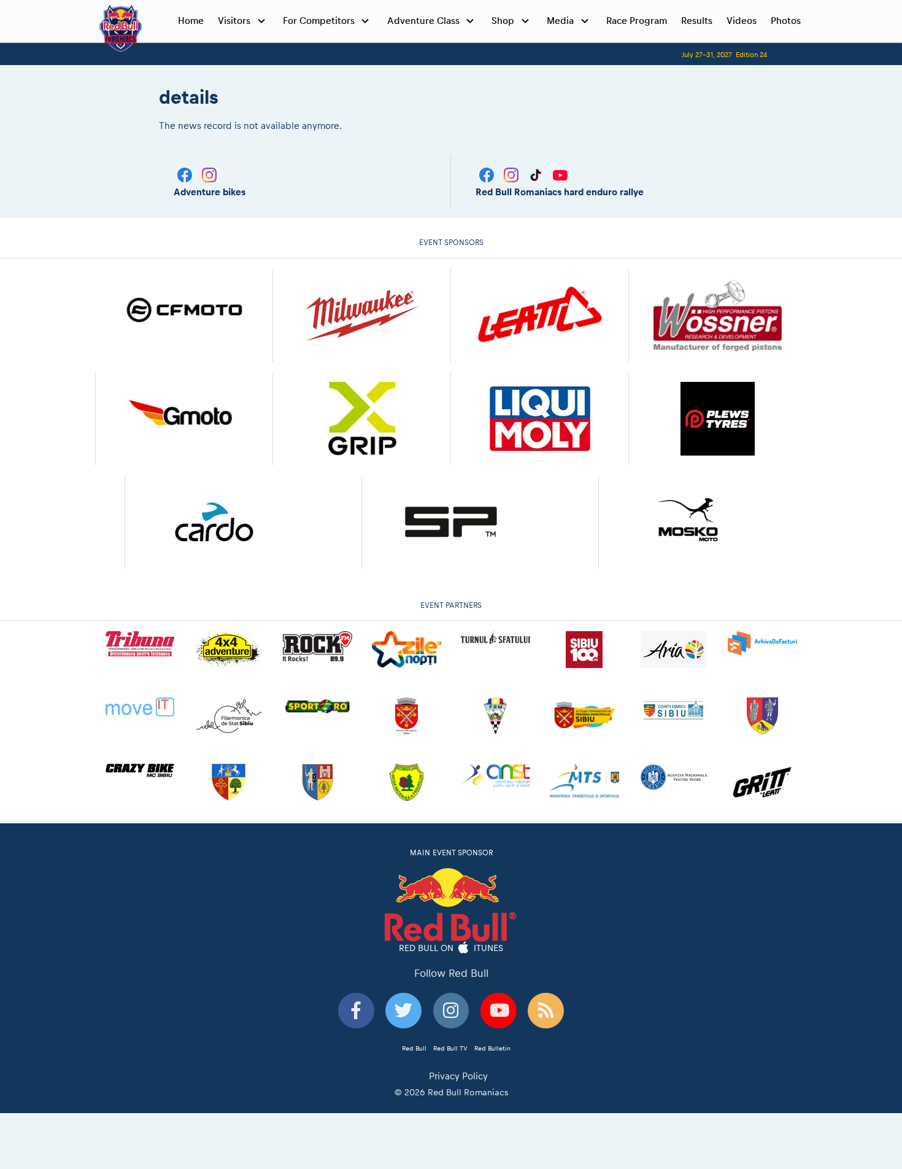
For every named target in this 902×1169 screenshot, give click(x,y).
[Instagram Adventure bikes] (209, 174)
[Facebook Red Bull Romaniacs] (488, 174)
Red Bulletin (492, 1048)
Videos (742, 20)
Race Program (636, 20)
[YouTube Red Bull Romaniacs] (560, 174)
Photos (786, 20)
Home (191, 20)
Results (696, 20)
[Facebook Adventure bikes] (186, 174)
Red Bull (414, 1048)
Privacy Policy (458, 1076)
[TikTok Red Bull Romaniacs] (537, 174)
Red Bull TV (450, 1048)
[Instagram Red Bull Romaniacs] (512, 174)
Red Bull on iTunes (451, 947)
